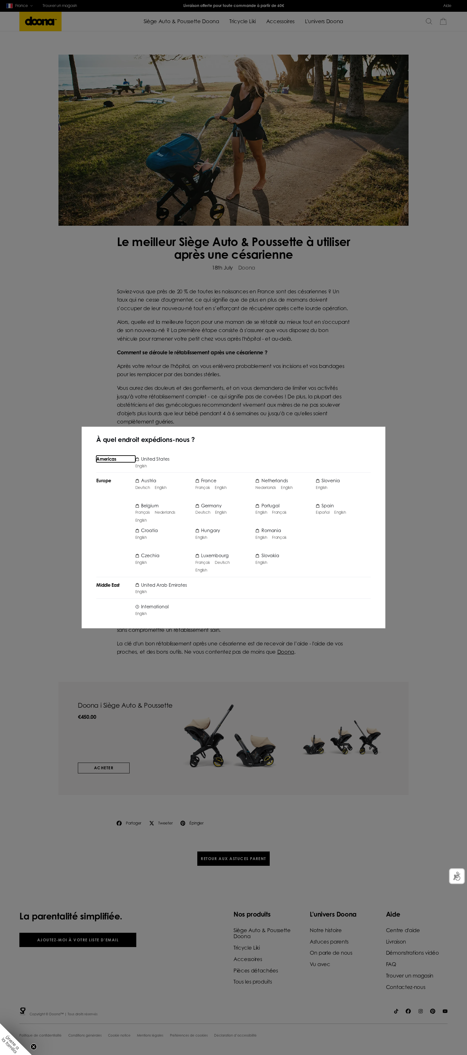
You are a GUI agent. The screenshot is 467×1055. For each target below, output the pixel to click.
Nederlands (165, 512)
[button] (16, 1039)
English (141, 466)
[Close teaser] (33, 1047)
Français (142, 512)
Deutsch (142, 488)
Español (322, 512)
